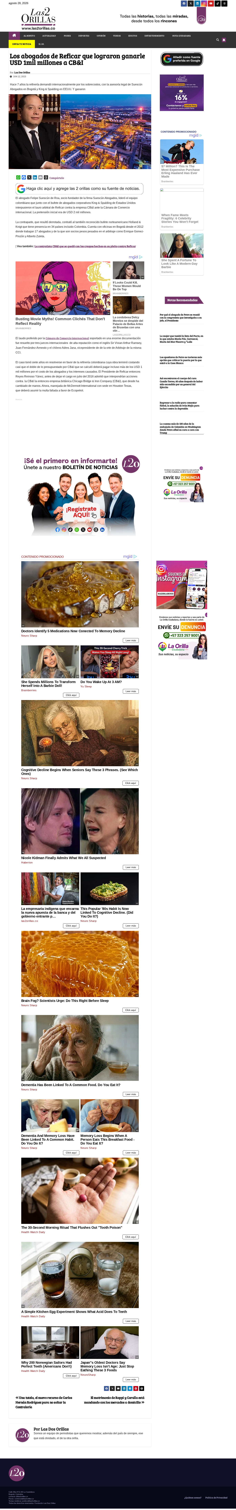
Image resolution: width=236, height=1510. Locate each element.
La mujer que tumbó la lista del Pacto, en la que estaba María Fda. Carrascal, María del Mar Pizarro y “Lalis (181, 339)
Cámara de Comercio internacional (67, 338)
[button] (217, 39)
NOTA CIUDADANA (181, 35)
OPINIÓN (101, 35)
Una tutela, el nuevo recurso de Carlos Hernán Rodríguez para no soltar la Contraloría (44, 1402)
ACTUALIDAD (49, 35)
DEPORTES (83, 35)
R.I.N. (41, 44)
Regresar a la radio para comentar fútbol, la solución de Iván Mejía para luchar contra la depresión (179, 405)
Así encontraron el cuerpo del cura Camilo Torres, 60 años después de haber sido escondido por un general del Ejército (181, 383)
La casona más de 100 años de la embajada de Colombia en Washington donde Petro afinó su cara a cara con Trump (180, 428)
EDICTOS (132, 35)
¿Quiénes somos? (192, 1497)
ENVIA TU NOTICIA (21, 44)
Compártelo (56, 178)
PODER (67, 35)
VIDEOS (117, 35)
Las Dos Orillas (22, 72)
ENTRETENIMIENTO (154, 35)
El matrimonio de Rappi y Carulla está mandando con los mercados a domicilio (114, 1399)
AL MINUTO (29, 35)
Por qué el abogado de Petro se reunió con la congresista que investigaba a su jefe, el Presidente (181, 317)
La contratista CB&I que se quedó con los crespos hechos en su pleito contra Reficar (85, 246)
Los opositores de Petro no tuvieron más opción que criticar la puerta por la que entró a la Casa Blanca (181, 360)
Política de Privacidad (216, 1497)
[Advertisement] (80, 425)
